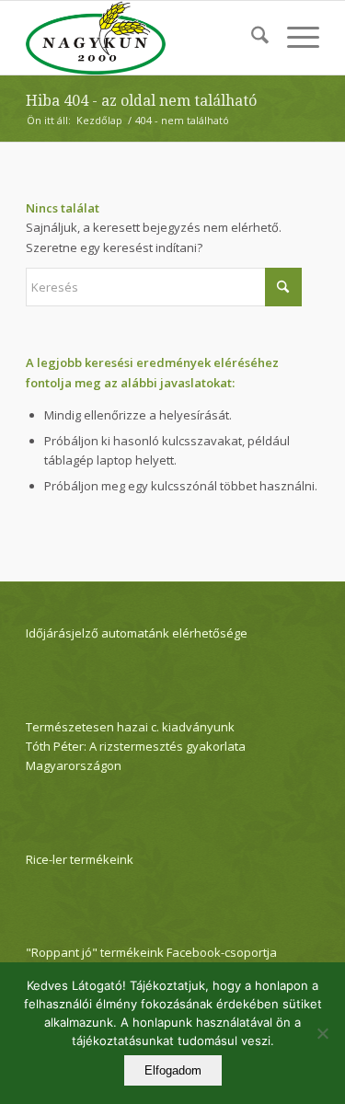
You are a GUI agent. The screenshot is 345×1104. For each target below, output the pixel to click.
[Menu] (294, 38)
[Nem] (322, 1033)
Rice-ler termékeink (79, 859)
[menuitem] (251, 38)
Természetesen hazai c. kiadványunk (130, 727)
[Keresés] (251, 38)
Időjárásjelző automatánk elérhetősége (136, 633)
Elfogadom (172, 1070)
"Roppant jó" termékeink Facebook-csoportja (151, 952)
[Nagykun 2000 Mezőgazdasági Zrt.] (143, 38)
